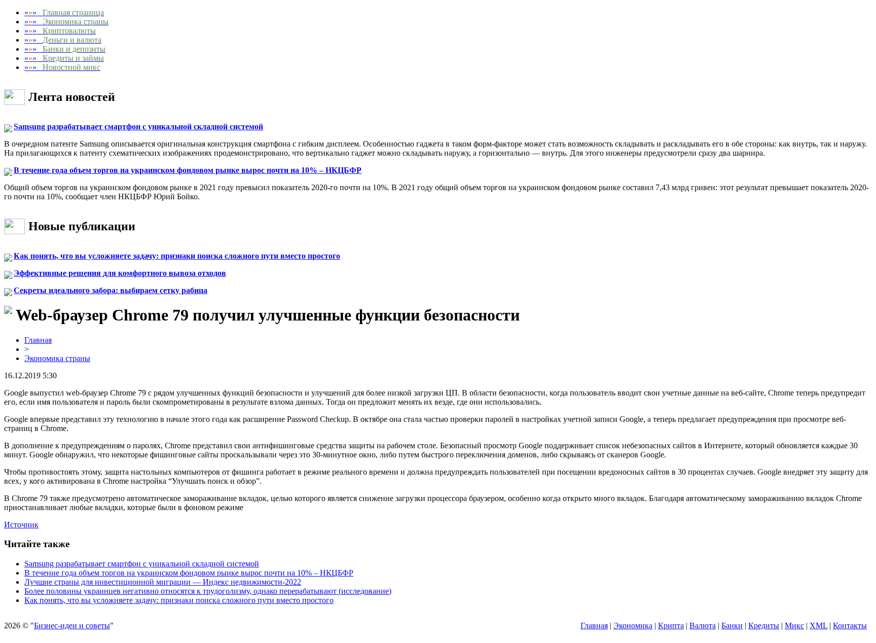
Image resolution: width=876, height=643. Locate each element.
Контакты (850, 625)
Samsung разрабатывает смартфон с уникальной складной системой (138, 126)
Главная (38, 340)
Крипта (671, 625)
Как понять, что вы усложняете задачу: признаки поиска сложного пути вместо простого (177, 256)
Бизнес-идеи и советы (72, 625)
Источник (21, 524)
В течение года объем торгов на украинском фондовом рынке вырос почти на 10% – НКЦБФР (187, 170)
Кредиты (763, 625)
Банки (732, 625)
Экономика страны (57, 358)
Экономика (632, 625)
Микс (794, 625)
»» (64, 12)
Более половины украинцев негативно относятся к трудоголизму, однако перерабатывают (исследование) (207, 591)
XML (818, 625)
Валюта (702, 625)
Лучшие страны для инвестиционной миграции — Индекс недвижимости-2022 (162, 582)
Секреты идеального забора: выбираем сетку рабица (110, 290)
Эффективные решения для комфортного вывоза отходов (120, 273)
